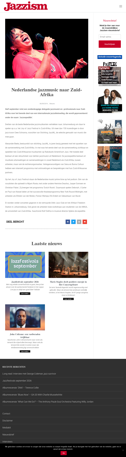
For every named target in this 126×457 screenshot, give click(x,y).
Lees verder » (25, 293)
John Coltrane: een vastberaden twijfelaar (25, 336)
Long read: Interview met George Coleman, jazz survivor (29, 373)
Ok (64, 453)
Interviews (7, 441)
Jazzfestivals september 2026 (25, 281)
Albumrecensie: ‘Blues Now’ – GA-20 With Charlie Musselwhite (32, 394)
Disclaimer (7, 420)
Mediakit (6, 427)
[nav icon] (120, 6)
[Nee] (123, 450)
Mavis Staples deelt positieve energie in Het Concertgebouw (68, 283)
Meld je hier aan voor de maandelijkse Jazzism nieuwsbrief (110, 28)
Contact (6, 413)
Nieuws (52, 104)
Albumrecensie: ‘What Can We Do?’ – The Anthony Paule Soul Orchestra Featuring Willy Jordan (47, 401)
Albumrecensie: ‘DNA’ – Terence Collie (20, 387)
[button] (68, 222)
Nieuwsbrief (8, 434)
